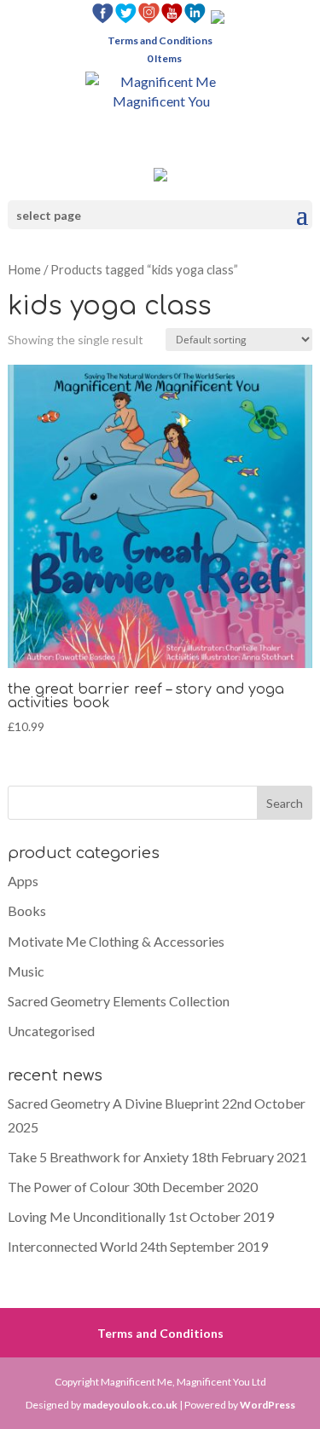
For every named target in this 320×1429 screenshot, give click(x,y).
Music (26, 971)
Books (27, 910)
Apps (23, 881)
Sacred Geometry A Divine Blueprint (113, 1103)
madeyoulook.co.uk (130, 1404)
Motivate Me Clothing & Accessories (116, 941)
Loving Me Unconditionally (87, 1216)
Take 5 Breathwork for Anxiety (98, 1157)
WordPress (267, 1404)
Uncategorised (51, 1031)
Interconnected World (72, 1246)
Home (24, 269)
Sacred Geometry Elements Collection (119, 1001)
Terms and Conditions (160, 41)
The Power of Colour (69, 1186)
